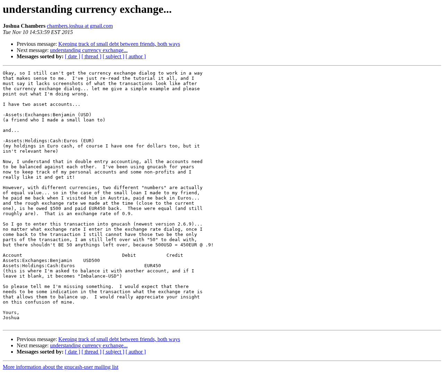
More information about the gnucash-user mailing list (60, 367)
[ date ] (72, 56)
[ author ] (136, 56)
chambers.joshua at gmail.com (80, 26)
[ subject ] (113, 56)
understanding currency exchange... (89, 50)
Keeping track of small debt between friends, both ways (119, 44)
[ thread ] (91, 56)
